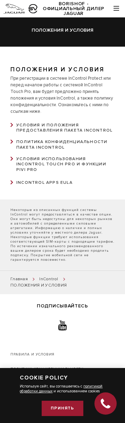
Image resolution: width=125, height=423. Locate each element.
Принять (62, 408)
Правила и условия (32, 354)
